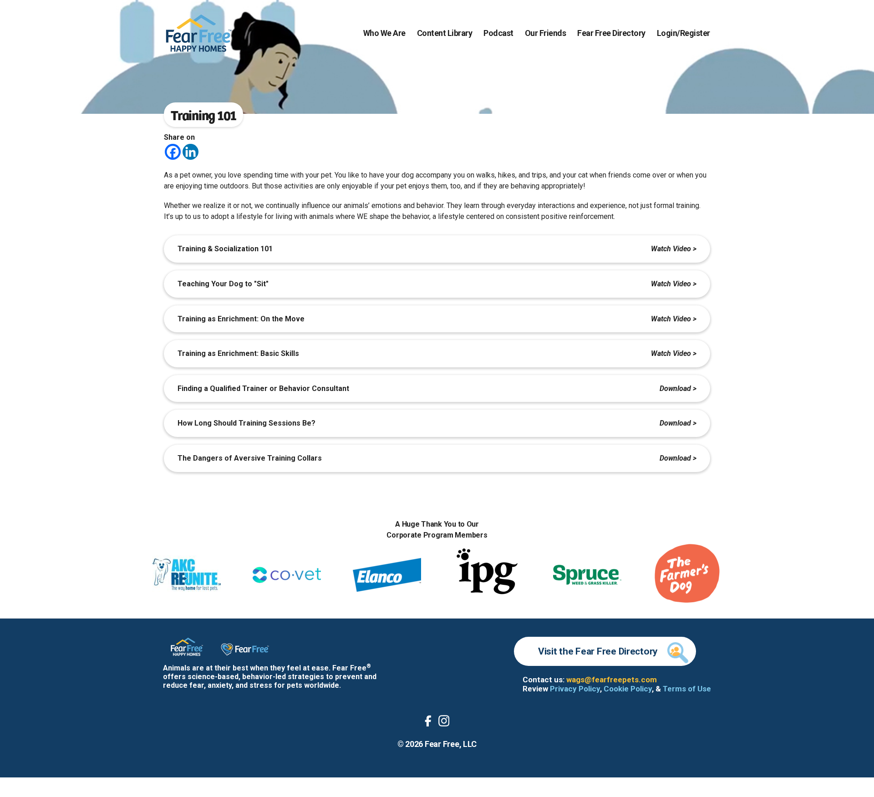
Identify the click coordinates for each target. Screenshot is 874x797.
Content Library (445, 33)
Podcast (498, 33)
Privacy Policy (575, 688)
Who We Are (384, 33)
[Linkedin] (190, 152)
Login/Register (683, 33)
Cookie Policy (628, 688)
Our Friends (545, 33)
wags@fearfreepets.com (611, 679)
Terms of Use (687, 688)
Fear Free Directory (611, 33)
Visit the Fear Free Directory (598, 651)
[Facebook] (173, 152)
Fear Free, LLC (451, 744)
